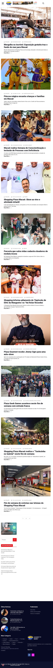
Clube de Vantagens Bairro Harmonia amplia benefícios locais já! (8, 572)
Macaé (29, 41)
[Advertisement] (26, 590)
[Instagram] (33, 655)
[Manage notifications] (3, 665)
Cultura (27, 400)
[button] (3, 3)
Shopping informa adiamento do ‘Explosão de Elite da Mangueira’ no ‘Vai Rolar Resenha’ (25, 301)
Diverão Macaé (26, 93)
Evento (26, 145)
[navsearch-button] (41, 3)
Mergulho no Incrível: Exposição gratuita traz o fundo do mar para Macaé (25, 45)
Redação (7, 41)
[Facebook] (29, 655)
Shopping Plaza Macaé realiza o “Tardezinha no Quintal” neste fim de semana (24, 452)
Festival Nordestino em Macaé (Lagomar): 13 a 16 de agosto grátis (7, 557)
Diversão (26, 41)
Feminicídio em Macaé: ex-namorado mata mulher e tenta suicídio (8, 551)
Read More (7, 53)
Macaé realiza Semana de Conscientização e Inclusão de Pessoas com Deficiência (25, 149)
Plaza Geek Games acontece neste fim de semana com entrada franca (23, 404)
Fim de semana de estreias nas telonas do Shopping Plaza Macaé (23, 504)
